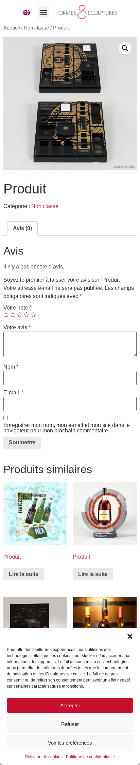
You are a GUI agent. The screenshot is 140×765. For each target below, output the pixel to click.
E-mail (13, 392)
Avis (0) (22, 228)
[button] (129, 636)
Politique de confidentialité (90, 756)
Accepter (70, 705)
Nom (10, 367)
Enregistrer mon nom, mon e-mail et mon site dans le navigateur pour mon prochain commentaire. (66, 428)
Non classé (36, 28)
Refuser (70, 724)
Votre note (17, 308)
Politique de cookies (44, 756)
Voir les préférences (70, 743)
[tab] (22, 228)
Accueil (11, 28)
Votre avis (17, 327)
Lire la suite (23, 574)
